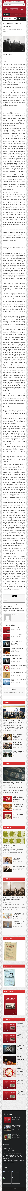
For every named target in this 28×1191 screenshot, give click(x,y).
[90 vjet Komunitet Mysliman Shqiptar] (7, 1137)
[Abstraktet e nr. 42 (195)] (6, 637)
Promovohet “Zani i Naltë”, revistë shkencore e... (18, 1127)
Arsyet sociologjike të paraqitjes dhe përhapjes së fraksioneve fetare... (13, 899)
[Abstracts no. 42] (6, 630)
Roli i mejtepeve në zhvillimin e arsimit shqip (18, 806)
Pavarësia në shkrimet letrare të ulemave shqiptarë (12, 605)
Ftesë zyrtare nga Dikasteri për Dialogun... (17, 736)
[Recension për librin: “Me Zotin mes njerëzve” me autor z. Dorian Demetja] (6, 675)
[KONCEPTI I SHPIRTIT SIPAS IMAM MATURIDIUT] (6, 682)
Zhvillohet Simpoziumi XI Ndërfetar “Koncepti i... (18, 753)
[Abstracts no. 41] (9, 1084)
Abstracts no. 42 (15, 627)
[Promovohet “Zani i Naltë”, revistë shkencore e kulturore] (7, 1128)
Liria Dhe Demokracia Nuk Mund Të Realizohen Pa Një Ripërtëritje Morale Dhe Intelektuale (13, 1157)
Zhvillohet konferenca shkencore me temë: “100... (18, 744)
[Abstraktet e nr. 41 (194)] (9, 1095)
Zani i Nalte (13, 29)
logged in (12, 692)
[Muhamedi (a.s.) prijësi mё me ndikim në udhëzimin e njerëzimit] (6, 668)
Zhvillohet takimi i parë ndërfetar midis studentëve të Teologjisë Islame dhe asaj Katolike (13, 610)
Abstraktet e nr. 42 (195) (17, 634)
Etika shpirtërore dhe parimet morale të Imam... (18, 923)
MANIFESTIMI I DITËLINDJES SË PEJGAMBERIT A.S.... (19, 798)
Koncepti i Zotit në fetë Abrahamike (12, 1153)
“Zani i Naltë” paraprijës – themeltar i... (18, 814)
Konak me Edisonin (9, 846)
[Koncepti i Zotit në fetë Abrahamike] (6, 644)
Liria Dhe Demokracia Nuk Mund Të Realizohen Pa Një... (20, 1059)
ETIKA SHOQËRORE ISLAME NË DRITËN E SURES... (18, 915)
